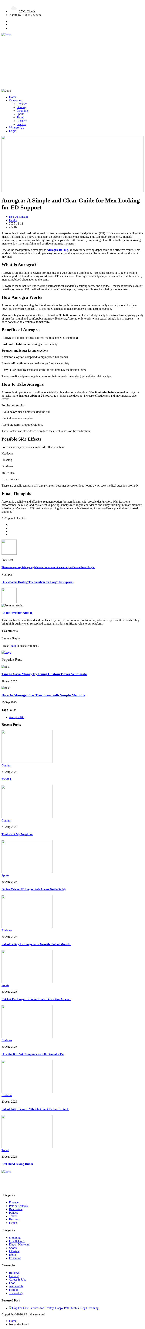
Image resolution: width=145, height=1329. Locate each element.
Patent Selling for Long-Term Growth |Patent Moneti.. (36, 944)
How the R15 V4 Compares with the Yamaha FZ (33, 1054)
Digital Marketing (19, 1244)
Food (12, 1283)
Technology (16, 1293)
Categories (15, 100)
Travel (20, 117)
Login (12, 131)
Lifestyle (14, 1251)
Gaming (21, 107)
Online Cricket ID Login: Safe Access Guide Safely (34, 889)
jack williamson (18, 216)
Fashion (21, 124)
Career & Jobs (17, 1279)
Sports (20, 114)
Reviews (22, 103)
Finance (14, 1202)
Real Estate (15, 1209)
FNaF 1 (6, 779)
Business (22, 120)
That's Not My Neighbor (17, 834)
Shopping (15, 1237)
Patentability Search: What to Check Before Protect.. (35, 1109)
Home (12, 97)
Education (15, 1258)
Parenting (22, 110)
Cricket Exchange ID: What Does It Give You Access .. (36, 999)
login (13, 645)
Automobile (16, 1286)
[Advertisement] (72, 62)
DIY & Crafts (17, 1241)
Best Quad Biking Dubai (17, 1164)
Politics (13, 1212)
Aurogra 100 (16, 717)
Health (13, 220)
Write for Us (16, 127)
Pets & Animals (18, 1205)
